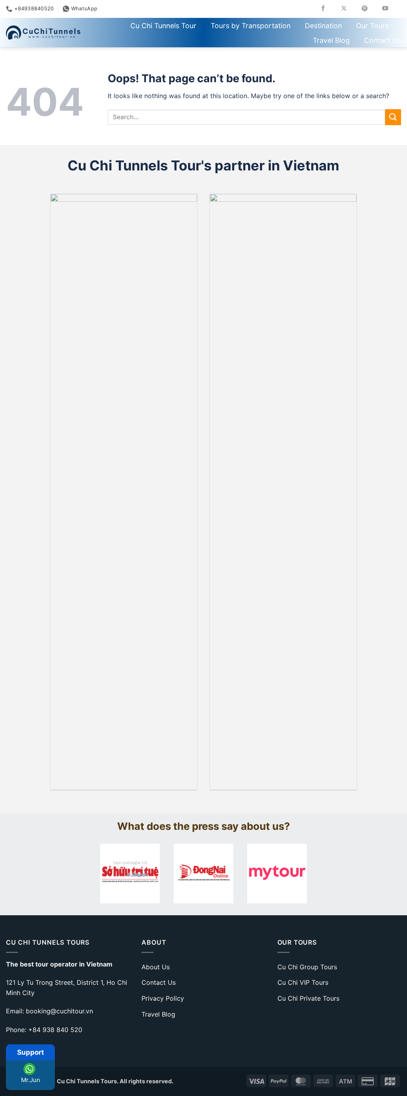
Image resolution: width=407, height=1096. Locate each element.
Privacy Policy (162, 998)
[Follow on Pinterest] (370, 9)
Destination (323, 25)
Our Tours (372, 25)
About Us (155, 967)
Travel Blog (331, 40)
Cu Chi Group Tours (307, 967)
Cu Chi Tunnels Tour (163, 25)
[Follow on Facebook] (328, 9)
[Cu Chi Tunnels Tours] (43, 32)
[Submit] (393, 117)
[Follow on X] (349, 9)
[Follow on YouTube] (390, 9)
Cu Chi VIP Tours (302, 982)
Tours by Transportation (251, 25)
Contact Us (382, 40)
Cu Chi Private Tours (308, 998)
